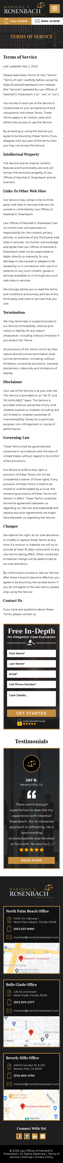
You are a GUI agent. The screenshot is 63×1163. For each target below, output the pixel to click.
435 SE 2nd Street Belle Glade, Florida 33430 (30, 993)
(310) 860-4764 (24, 1075)
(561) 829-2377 (24, 1002)
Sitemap (27, 1157)
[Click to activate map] (31, 972)
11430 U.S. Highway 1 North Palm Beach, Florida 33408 (35, 920)
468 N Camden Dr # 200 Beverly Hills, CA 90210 (29, 1067)
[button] (55, 8)
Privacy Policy (44, 1157)
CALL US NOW (19, 21)
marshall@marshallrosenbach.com (36, 937)
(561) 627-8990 (24, 929)
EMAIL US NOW (50, 21)
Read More (31, 860)
